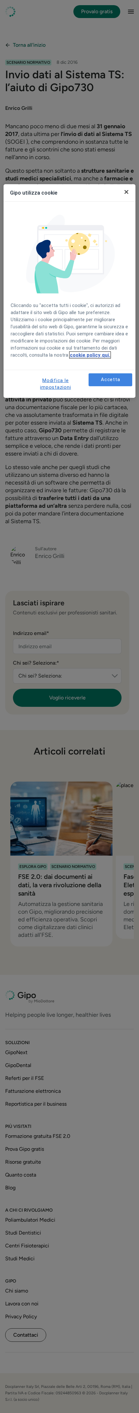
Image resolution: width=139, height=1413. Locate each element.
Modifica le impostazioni (55, 384)
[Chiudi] (126, 192)
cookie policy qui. (90, 355)
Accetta (110, 379)
